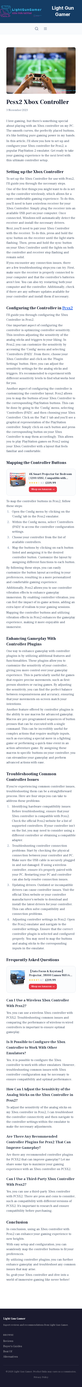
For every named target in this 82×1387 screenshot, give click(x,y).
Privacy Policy (41, 1377)
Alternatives (10, 1357)
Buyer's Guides (12, 1346)
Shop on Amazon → (43, 489)
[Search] (36, 28)
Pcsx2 (67, 308)
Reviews (8, 1341)
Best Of (7, 1351)
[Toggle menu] (45, 28)
